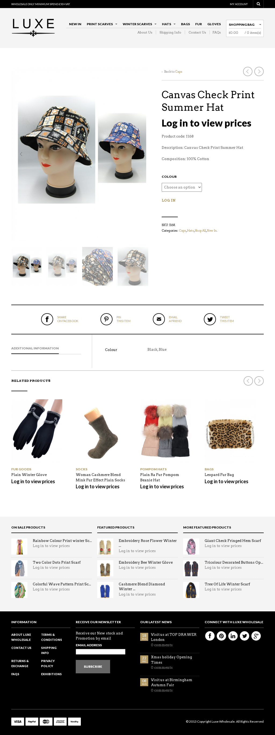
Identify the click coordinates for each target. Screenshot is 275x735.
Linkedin (233, 636)
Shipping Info (170, 32)
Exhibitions (51, 674)
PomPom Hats (153, 469)
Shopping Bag (241, 25)
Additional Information (35, 348)
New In (75, 24)
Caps (178, 71)
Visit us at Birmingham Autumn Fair (171, 682)
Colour (169, 177)
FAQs (216, 32)
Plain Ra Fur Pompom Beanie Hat (159, 477)
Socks (81, 469)
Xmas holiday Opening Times (171, 659)
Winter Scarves (136, 25)
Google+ (256, 636)
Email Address (89, 645)
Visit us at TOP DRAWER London (173, 637)
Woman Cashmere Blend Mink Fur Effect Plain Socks (100, 477)
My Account (239, 4)
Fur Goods (21, 469)
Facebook (210, 636)
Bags (185, 24)
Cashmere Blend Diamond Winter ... (142, 586)
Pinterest (221, 636)
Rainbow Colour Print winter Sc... (62, 541)
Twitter (244, 636)
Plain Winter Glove (29, 475)
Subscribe (93, 666)
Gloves (214, 24)
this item (124, 319)
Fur (198, 24)
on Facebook (67, 319)
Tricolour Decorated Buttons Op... (234, 562)
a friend (175, 319)
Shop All (200, 230)
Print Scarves (98, 25)
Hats (165, 25)
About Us (145, 32)
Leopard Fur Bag (219, 475)
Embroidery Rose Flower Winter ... (148, 543)
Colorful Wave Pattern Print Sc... (62, 584)
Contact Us (197, 32)
